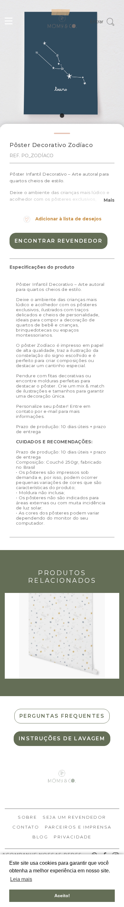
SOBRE (27, 817)
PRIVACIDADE (72, 836)
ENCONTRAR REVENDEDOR (58, 241)
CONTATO (25, 827)
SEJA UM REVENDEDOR (74, 817)
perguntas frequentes (62, 716)
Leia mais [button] (21, 879)
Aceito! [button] (62, 895)
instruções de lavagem (62, 739)
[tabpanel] (62, 63)
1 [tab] (62, 116)
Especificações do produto (42, 267)
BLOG (40, 836)
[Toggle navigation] (8, 21)
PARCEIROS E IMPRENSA (78, 827)
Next (116, 636)
